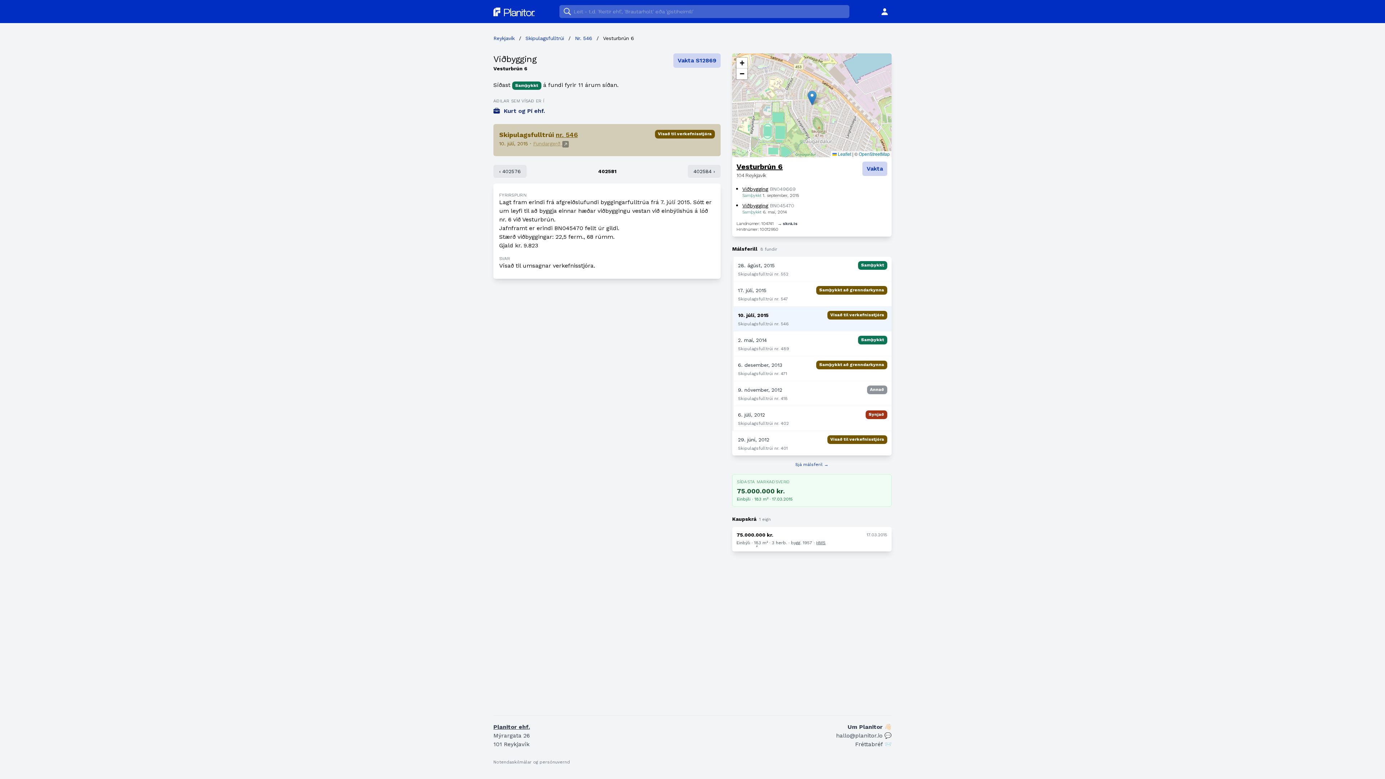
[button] (812, 98)
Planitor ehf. (511, 726)
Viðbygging (514, 59)
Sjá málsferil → (811, 464)
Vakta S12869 (697, 60)
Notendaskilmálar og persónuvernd (531, 762)
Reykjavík (504, 38)
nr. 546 (567, 134)
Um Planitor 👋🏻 (870, 726)
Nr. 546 (583, 38)
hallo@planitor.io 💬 (864, 735)
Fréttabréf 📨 (873, 744)
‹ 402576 (510, 171)
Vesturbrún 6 (760, 166)
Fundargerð (547, 143)
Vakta (875, 168)
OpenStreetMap (874, 154)
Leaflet (844, 154)
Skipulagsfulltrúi (545, 38)
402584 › (704, 171)
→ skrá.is (787, 223)
